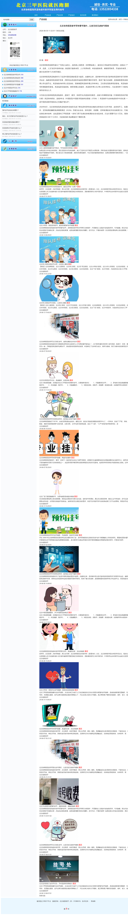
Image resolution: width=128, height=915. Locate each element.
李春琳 (93, 901)
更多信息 (42, 896)
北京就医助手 (43, 155)
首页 (36, 15)
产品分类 (60, 15)
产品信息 (48, 15)
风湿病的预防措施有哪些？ (11, 122)
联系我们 (95, 15)
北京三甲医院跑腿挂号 (11, 91)
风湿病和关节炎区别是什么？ (12, 128)
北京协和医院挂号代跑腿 (12, 84)
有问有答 (83, 15)
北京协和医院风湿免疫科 (12, 78)
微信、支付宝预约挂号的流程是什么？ (15, 116)
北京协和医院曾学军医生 (12, 81)
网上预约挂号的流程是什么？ (12, 134)
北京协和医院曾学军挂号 (12, 75)
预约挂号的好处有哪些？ (10, 110)
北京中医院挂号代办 (10, 88)
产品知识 (71, 15)
